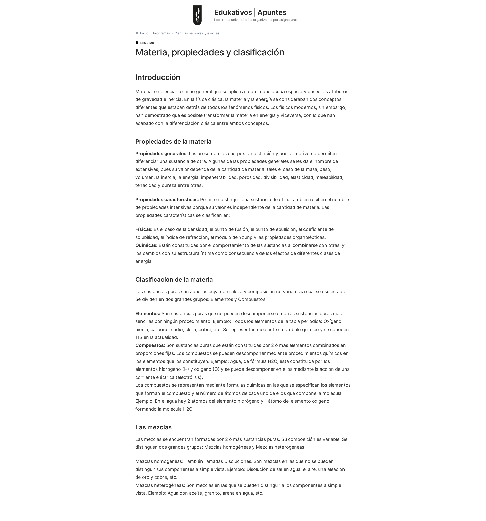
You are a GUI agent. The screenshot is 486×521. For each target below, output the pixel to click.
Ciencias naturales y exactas (197, 33)
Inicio (144, 33)
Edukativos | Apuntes (250, 12)
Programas (161, 33)
